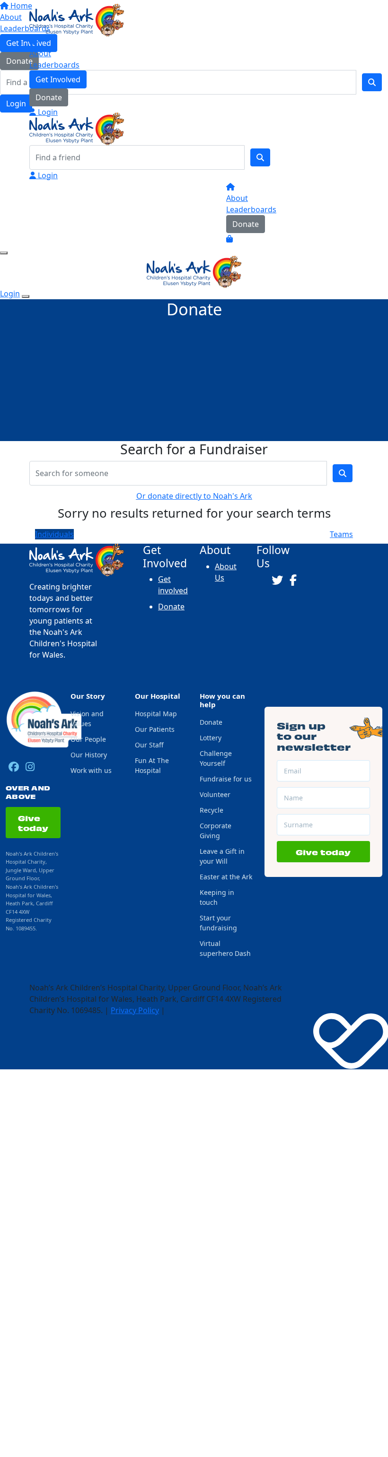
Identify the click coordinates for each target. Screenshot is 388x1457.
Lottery (210, 737)
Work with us (91, 770)
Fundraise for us (226, 778)
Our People (88, 739)
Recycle (211, 810)
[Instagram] (30, 767)
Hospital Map (156, 713)
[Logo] (76, 19)
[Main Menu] (4, 253)
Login (47, 112)
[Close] (25, 296)
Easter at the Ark (226, 876)
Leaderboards (54, 65)
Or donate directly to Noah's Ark (194, 496)
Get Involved (57, 79)
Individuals (54, 534)
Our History (89, 754)
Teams (341, 534)
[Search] (260, 157)
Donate (48, 97)
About (40, 53)
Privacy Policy (135, 1010)
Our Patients (155, 729)
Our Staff (149, 744)
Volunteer (215, 794)
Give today (33, 822)
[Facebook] (14, 767)
